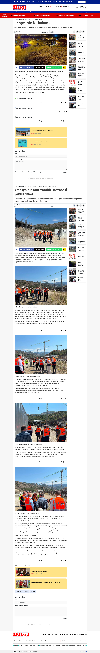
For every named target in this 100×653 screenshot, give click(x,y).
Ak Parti (26, 645)
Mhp (37, 645)
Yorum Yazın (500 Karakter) (21, 159)
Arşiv (26, 641)
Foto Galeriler (40, 641)
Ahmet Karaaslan (55, 645)
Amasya (53, 205)
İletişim (21, 641)
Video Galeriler (48, 641)
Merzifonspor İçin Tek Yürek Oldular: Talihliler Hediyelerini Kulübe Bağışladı (81, 98)
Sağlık (53, 255)
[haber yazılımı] (83, 651)
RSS (16, 651)
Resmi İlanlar (80, 641)
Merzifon (20, 645)
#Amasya (18, 591)
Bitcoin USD (66, 6)
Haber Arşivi (31, 641)
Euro (48, 6)
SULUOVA (47, 2)
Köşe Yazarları (56, 641)
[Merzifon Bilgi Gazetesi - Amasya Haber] (21, 634)
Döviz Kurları (64, 641)
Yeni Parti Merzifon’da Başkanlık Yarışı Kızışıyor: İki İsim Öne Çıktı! (81, 83)
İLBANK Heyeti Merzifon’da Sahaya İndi (81, 60)
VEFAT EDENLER (40, 12)
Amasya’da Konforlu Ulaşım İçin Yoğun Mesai (81, 45)
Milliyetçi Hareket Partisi (45, 645)
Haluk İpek (78, 645)
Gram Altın (58, 6)
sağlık (24, 253)
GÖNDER (65, 172)
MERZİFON (24, 2)
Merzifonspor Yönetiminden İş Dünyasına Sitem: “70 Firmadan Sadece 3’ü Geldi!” (81, 75)
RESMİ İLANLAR (17, 12)
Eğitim (84, 645)
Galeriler (29, 186)
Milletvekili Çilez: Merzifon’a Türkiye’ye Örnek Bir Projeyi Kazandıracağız (81, 105)
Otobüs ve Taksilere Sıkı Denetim (81, 37)
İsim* (16, 153)
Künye (15, 641)
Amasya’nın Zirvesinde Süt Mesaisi (81, 67)
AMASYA (16, 2)
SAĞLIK (34, 186)
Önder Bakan (32, 645)
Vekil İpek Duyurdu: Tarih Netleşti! (81, 52)
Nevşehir (52, 31)
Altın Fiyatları (72, 641)
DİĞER (48, 12)
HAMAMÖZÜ (56, 2)
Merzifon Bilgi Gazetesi (21, 19)
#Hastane (25, 591)
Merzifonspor (71, 645)
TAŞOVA (31, 2)
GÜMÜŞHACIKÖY (67, 2)
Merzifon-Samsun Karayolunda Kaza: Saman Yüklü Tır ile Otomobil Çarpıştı (81, 90)
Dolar (40, 6)
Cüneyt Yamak (64, 645)
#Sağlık (33, 591)
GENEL (29, 19)
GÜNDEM (31, 12)
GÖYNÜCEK (39, 2)
